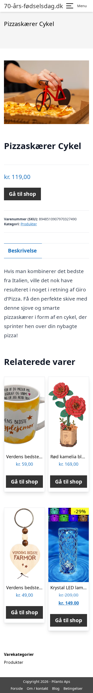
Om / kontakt (37, 688)
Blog (56, 688)
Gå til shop (22, 193)
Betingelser (73, 688)
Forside (17, 688)
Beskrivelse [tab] (22, 250)
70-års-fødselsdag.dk (33, 6)
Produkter (29, 224)
